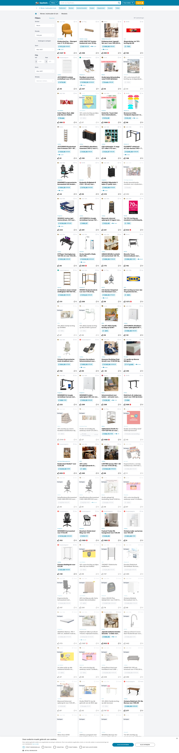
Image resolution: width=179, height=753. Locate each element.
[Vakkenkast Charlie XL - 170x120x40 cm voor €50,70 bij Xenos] (111, 424)
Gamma (59, 287)
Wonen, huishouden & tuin (48, 8)
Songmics (59, 180)
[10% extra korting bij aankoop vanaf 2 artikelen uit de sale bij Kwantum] (89, 662)
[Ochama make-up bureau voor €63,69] (133, 526)
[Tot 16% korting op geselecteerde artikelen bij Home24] (133, 729)
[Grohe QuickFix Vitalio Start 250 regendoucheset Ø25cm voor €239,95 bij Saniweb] (89, 250)
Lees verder (35, 744)
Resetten (52, 18)
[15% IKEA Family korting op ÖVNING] (67, 320)
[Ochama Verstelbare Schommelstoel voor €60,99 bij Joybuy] (89, 355)
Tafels (117, 8)
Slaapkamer (101, 8)
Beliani (103, 74)
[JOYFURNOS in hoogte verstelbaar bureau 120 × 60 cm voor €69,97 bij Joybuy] (89, 214)
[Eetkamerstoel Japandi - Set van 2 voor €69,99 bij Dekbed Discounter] (111, 37)
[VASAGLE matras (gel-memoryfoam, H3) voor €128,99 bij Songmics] (67, 214)
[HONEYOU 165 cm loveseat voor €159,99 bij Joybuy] (133, 662)
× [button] (177, 738)
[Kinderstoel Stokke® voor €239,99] (67, 458)
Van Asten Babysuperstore (63, 461)
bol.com (82, 180)
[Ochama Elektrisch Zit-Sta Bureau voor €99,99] (133, 696)
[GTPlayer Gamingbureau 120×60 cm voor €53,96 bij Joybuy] (67, 250)
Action (103, 392)
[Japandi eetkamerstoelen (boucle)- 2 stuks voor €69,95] (111, 627)
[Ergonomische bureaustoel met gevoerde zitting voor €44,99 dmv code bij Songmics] (67, 593)
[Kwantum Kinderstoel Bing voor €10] (89, 526)
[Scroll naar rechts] (36, 8)
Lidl (125, 39)
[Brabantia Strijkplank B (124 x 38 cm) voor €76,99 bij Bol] (89, 178)
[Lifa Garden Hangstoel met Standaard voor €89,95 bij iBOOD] (111, 286)
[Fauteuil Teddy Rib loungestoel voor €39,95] (111, 526)
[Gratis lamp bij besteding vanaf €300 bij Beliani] (111, 73)
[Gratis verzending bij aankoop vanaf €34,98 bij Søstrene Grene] (89, 424)
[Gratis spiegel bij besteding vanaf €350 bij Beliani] (111, 492)
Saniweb (82, 251)
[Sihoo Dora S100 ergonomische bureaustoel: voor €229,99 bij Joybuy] (67, 729)
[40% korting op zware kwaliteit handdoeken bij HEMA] (67, 424)
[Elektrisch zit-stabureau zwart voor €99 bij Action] (133, 390)
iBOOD (125, 251)
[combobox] (45, 81)
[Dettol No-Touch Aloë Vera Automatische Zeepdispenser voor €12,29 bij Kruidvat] (111, 108)
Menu (53, 3)
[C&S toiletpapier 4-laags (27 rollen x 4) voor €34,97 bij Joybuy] (111, 142)
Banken (71, 8)
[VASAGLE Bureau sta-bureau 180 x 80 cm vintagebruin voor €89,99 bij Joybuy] (111, 729)
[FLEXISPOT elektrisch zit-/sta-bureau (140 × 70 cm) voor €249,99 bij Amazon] (133, 142)
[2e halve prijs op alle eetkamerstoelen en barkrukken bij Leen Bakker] (67, 662)
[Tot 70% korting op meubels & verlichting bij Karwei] (133, 214)
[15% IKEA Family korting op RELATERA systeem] (89, 320)
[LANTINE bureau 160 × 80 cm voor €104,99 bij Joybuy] (111, 458)
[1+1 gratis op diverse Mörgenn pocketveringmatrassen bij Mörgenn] (133, 355)
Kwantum (82, 528)
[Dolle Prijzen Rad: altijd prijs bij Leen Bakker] (67, 108)
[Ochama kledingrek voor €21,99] (67, 559)
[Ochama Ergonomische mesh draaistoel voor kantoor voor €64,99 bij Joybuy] (67, 355)
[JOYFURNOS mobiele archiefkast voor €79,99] (67, 73)
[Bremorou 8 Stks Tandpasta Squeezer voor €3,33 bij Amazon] (133, 108)
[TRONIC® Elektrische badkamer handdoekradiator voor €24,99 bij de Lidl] (111, 559)
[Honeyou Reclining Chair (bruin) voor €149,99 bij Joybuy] (111, 355)
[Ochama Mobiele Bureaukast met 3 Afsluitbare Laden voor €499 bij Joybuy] (133, 593)
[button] (65, 750)
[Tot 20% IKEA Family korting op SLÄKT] (111, 320)
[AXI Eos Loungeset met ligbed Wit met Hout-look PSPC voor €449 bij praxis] (89, 729)
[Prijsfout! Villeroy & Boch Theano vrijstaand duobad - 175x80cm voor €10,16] (89, 627)
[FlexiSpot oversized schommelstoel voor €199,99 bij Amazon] (89, 73)
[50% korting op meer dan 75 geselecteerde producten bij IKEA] (133, 286)
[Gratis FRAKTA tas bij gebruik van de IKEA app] (89, 696)
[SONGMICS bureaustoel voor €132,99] (67, 526)
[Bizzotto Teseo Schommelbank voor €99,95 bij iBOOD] (133, 250)
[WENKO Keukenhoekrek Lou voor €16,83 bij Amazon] (89, 286)
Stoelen (110, 8)
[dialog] (89, 744)
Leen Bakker (60, 39)
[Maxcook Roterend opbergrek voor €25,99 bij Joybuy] (67, 696)
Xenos (103, 426)
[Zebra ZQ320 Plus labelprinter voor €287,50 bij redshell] (111, 593)
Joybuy (59, 74)
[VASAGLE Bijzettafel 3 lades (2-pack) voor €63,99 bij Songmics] (111, 178)
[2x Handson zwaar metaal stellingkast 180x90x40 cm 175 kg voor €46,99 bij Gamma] (67, 286)
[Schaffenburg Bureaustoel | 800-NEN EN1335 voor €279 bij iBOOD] (67, 492)
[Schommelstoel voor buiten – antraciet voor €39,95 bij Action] (111, 390)
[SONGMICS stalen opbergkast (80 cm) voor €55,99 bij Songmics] (89, 390)
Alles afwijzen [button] (145, 744)
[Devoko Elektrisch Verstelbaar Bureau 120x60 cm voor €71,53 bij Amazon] (133, 559)
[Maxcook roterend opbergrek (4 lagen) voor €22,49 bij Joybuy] (111, 214)
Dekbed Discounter (106, 39)
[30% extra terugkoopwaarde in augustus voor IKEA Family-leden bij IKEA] (89, 458)
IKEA (125, 287)
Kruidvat (104, 110)
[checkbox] (36, 41)
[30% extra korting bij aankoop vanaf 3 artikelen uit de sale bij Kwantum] (133, 492)
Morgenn (126, 357)
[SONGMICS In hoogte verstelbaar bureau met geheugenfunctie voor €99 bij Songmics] (67, 390)
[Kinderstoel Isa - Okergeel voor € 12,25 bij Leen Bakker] (67, 37)
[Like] (58, 53)
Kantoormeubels (82, 8)
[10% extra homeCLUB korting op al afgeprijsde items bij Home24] (133, 73)
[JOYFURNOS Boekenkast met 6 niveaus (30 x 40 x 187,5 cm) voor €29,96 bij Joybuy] (67, 142)
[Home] (36, 14)
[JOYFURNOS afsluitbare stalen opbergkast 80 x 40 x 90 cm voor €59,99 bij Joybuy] (133, 320)
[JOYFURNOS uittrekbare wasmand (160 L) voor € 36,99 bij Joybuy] (89, 142)
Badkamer (62, 8)
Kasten (92, 8)
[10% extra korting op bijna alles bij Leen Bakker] (89, 108)
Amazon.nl (82, 74)
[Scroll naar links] (142, 8)
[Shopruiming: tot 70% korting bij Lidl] (133, 37)
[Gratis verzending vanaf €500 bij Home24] (133, 424)
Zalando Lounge (83, 39)
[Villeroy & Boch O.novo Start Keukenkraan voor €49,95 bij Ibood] (133, 627)
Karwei (125, 215)
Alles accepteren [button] (123, 744)
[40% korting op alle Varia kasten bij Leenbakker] (89, 593)
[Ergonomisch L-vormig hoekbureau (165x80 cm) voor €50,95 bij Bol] (133, 458)
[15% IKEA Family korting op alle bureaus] (111, 696)
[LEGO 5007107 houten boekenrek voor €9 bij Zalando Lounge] (89, 37)
